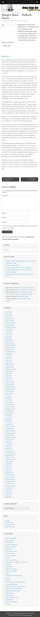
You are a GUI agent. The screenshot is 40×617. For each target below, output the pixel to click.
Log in (7, 520)
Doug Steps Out (19, 613)
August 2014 (9, 413)
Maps (7, 573)
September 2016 (11, 369)
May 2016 (9, 376)
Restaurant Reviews (7, 12)
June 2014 (9, 417)
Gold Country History (12, 560)
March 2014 (9, 424)
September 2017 (11, 351)
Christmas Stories (11, 547)
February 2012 (10, 475)
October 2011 (10, 483)
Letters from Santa (11, 571)
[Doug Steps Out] (20, 8)
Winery (8, 604)
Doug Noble (6, 20)
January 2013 (10, 450)
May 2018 (9, 336)
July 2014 (8, 415)
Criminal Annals (10, 553)
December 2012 (10, 453)
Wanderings (9, 599)
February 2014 (10, 426)
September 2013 (11, 437)
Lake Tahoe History (11, 569)
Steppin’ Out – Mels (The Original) (24, 287)
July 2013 (8, 442)
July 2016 (8, 373)
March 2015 (9, 402)
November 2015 (10, 389)
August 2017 (9, 354)
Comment (5, 195)
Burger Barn (5, 56)
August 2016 (9, 371)
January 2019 (10, 321)
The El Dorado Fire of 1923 (27, 290)
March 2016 (9, 380)
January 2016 (10, 384)
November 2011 (10, 481)
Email (4, 217)
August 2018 (9, 329)
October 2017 (10, 349)
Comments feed (10, 524)
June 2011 (9, 492)
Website (4, 222)
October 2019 (10, 318)
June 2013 (9, 444)
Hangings (8, 564)
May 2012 (9, 468)
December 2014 (10, 409)
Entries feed (9, 522)
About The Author (23, 296)
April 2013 (9, 448)
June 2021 (9, 312)
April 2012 (9, 470)
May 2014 (9, 420)
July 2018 (8, 332)
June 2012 (9, 466)
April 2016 (9, 378)
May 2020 (9, 316)
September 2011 (10, 486)
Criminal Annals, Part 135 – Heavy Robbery (18, 267)
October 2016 (10, 367)
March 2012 (9, 472)
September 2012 (11, 459)
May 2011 (8, 494)
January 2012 (10, 477)
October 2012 (10, 457)
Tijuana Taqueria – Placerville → (32, 179)
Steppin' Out (16, 12)
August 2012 (9, 461)
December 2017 (10, 345)
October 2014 (10, 411)
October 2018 (10, 325)
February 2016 (10, 382)
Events (8, 558)
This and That (10, 595)
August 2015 (9, 393)
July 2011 (8, 490)
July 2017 (8, 356)
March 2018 (9, 340)
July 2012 (8, 464)
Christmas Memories (12, 544)
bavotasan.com (28, 615)
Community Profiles (11, 551)
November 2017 (10, 347)
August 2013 (9, 439)
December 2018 (10, 323)
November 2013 (10, 433)
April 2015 (9, 400)
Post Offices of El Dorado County (15, 582)
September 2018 (11, 327)
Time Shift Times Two (12, 597)
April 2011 (9, 497)
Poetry (7, 580)
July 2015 (8, 395)
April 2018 (9, 338)
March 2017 (9, 362)
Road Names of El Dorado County (16, 586)
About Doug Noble (11, 538)
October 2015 (10, 391)
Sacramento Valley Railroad (14, 588)
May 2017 (9, 360)
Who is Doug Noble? (12, 602)
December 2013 (10, 431)
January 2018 (10, 343)
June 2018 (9, 334)
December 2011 (10, 479)
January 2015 (10, 406)
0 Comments (24, 20)
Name (4, 213)
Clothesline (9, 549)
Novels (8, 577)
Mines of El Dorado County (13, 575)
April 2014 (9, 422)
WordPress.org (10, 527)
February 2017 (10, 365)
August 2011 (9, 488)
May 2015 (9, 398)
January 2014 (10, 428)
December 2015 (10, 387)
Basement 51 (9, 542)
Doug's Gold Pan (11, 555)
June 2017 (9, 358)
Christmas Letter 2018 (12, 265)
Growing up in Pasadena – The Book (16, 562)
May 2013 (9, 446)
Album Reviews (10, 540)
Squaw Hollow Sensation (13, 591)
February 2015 (10, 404)
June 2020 (9, 314)
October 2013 (10, 435)
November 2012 (10, 455)
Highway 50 (9, 566)
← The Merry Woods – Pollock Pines (9, 179)
